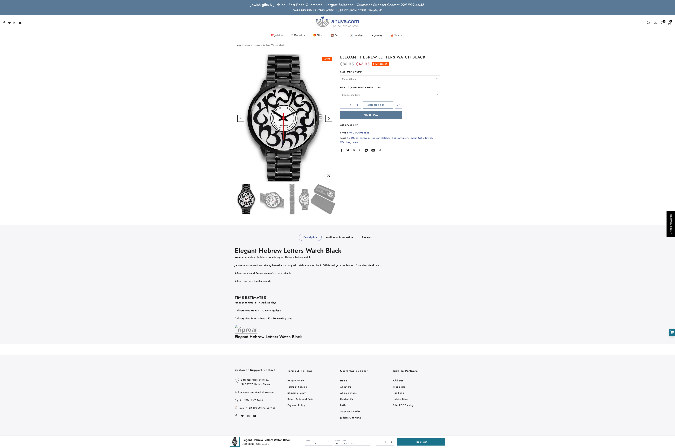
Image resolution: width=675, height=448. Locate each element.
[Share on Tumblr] (360, 150)
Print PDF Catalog (403, 405)
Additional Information (339, 237)
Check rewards (671, 224)
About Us (345, 386)
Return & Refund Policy (301, 399)
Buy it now (371, 115)
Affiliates (398, 380)
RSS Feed (398, 393)
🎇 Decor (336, 35)
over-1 (355, 142)
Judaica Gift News (350, 417)
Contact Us (346, 399)
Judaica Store (401, 399)
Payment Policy (296, 405)
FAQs (343, 405)
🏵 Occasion (298, 35)
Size (308, 441)
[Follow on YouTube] (20, 23)
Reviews (367, 237)
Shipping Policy (296, 393)
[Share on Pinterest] (354, 150)
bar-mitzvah (362, 138)
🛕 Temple (396, 35)
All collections (348, 393)
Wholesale (399, 386)
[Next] (328, 118)
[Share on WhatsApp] (379, 150)
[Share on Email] (373, 150)
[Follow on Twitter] (9, 23)
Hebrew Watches (380, 138)
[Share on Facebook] (341, 150)
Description (310, 237)
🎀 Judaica (277, 35)
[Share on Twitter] (347, 150)
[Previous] (240, 118)
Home (238, 45)
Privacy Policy (295, 380)
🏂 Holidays (356, 35)
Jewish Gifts (417, 138)
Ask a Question (349, 124)
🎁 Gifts (317, 35)
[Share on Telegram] (366, 150)
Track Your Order (350, 411)
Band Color (340, 441)
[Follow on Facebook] (4, 23)
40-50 (350, 138)
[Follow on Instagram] (15, 23)
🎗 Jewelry (377, 35)
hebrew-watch (400, 138)
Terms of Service (297, 386)
